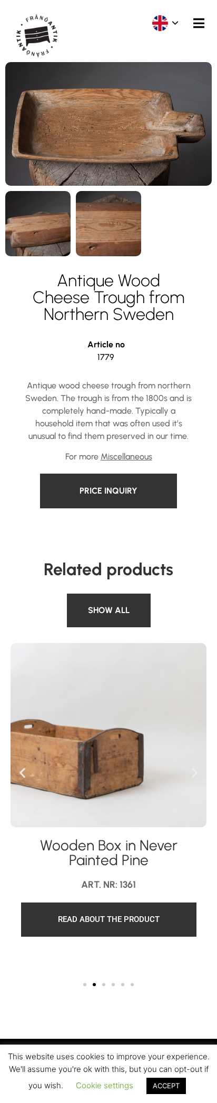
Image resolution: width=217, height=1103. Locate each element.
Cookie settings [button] (104, 1085)
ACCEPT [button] (166, 1085)
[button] (22, 772)
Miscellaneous (126, 457)
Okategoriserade (106, 600)
